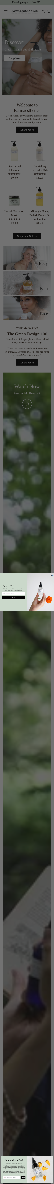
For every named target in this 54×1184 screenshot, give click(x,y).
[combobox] (4, 1177)
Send (23, 1177)
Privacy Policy (11, 1173)
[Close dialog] (51, 575)
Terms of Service (17, 1173)
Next (13, 597)
